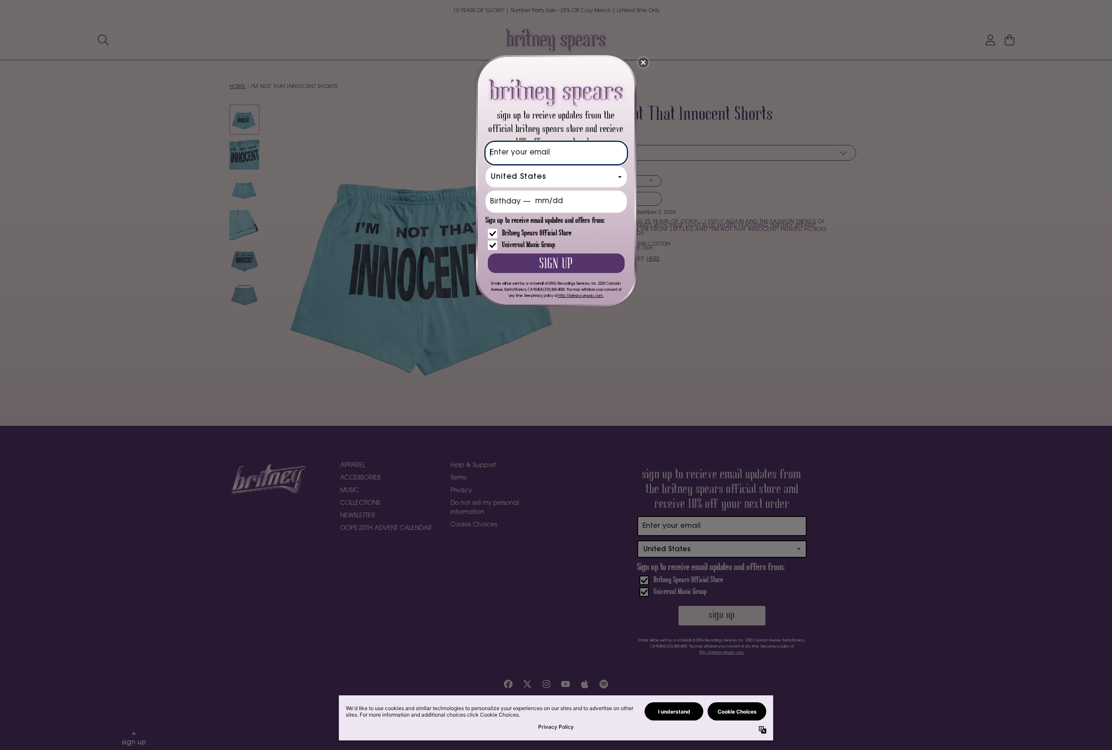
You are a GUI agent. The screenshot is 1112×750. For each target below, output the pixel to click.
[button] (643, 62)
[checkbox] (557, 233)
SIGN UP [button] (556, 264)
